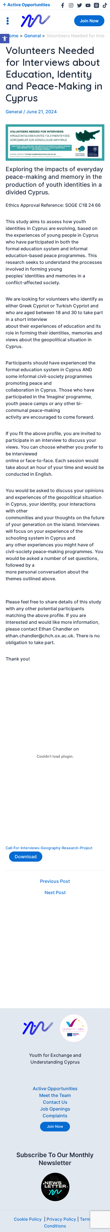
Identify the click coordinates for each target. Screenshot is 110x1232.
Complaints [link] (55, 1115)
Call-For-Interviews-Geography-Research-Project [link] (49, 848)
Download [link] (26, 856)
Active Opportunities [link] (28, 4)
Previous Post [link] (55, 881)
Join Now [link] (55, 1126)
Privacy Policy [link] (61, 1219)
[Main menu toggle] (7, 21)
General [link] (14, 111)
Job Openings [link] (55, 1109)
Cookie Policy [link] (28, 1219)
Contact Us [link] (55, 1102)
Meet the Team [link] (55, 1095)
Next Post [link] (55, 892)
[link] (4, 38)
